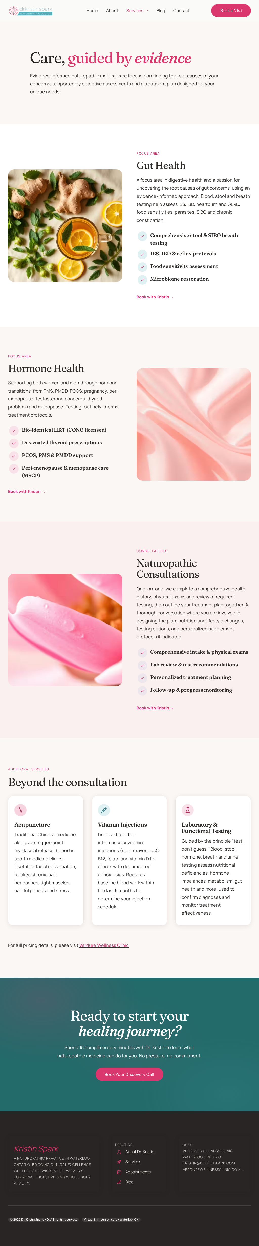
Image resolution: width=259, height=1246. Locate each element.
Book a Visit (231, 10)
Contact (181, 10)
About (112, 10)
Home (92, 10)
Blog (161, 10)
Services (134, 10)
